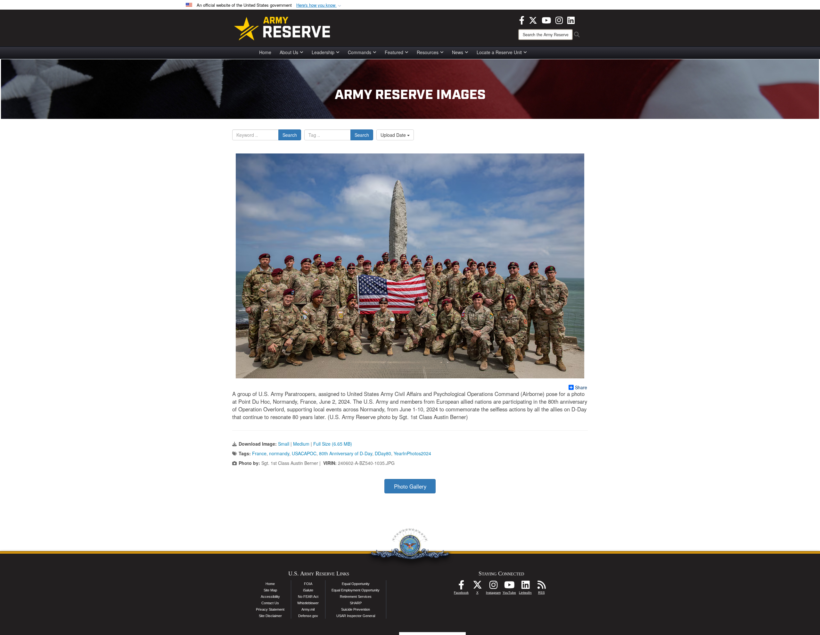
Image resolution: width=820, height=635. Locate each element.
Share (581, 387)
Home (265, 52)
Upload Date (394, 135)
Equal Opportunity (356, 584)
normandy (279, 453)
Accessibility (270, 596)
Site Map (270, 590)
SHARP (356, 603)
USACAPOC (304, 453)
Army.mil (308, 609)
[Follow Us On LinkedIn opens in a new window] (525, 586)
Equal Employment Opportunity (356, 590)
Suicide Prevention (355, 609)
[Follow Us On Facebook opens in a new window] (461, 586)
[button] (319, 5)
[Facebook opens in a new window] (521, 19)
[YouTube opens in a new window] (546, 19)
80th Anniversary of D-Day (345, 453)
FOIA (308, 584)
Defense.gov (308, 616)
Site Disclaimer (270, 616)
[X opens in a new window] (533, 19)
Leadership (323, 52)
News (457, 52)
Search (290, 135)
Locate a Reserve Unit (499, 52)
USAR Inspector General (355, 616)
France (259, 453)
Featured (394, 52)
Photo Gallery (410, 486)
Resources (428, 52)
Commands (359, 52)
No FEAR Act (308, 596)
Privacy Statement (270, 609)
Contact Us (270, 603)
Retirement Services (356, 596)
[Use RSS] (541, 586)
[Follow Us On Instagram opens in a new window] (493, 586)
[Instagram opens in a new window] (559, 19)
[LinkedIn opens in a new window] (571, 19)
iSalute (308, 590)
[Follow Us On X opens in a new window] (477, 586)
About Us (289, 52)
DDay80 (383, 453)
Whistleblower (308, 603)
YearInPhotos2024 (412, 453)
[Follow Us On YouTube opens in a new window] (509, 586)
